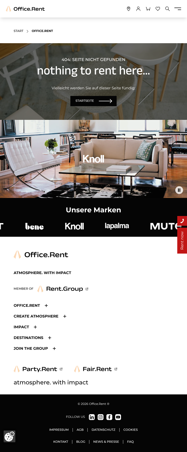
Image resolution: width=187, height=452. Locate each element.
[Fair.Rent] (95, 369)
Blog (80, 442)
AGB (80, 430)
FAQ (130, 442)
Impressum (59, 430)
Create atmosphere (36, 316)
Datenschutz (103, 430)
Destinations (28, 337)
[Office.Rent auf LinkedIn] (92, 417)
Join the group (31, 348)
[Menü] (177, 8)
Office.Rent (27, 305)
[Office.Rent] (25, 9)
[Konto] (138, 9)
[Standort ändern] (128, 9)
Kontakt (60, 442)
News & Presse (106, 442)
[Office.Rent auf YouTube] (118, 417)
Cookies (130, 430)
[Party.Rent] (38, 369)
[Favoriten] (158, 9)
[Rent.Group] (62, 289)
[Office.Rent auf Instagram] (100, 417)
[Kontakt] (182, 221)
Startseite (84, 101)
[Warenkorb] (148, 9)
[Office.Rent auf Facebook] (109, 417)
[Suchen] (167, 9)
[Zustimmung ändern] (9, 436)
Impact (21, 327)
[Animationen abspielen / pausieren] (179, 190)
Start (18, 31)
